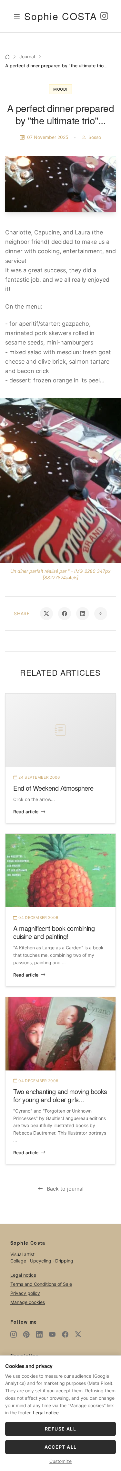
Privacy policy (25, 1293)
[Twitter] (78, 1334)
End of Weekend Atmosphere (53, 788)
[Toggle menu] (16, 16)
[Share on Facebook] (64, 613)
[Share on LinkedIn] (82, 613)
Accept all (61, 1447)
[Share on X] (46, 613)
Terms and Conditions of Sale (41, 1284)
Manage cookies (27, 1302)
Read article (25, 811)
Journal (27, 56)
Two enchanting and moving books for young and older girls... (60, 1095)
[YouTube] (52, 1334)
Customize (60, 1461)
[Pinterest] (26, 1334)
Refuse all (60, 1428)
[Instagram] (104, 16)
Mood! (60, 89)
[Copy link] (100, 613)
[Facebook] (65, 1334)
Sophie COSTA (60, 16)
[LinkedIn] (39, 1334)
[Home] (7, 56)
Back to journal (65, 1188)
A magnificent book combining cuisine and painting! (54, 932)
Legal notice (23, 1275)
